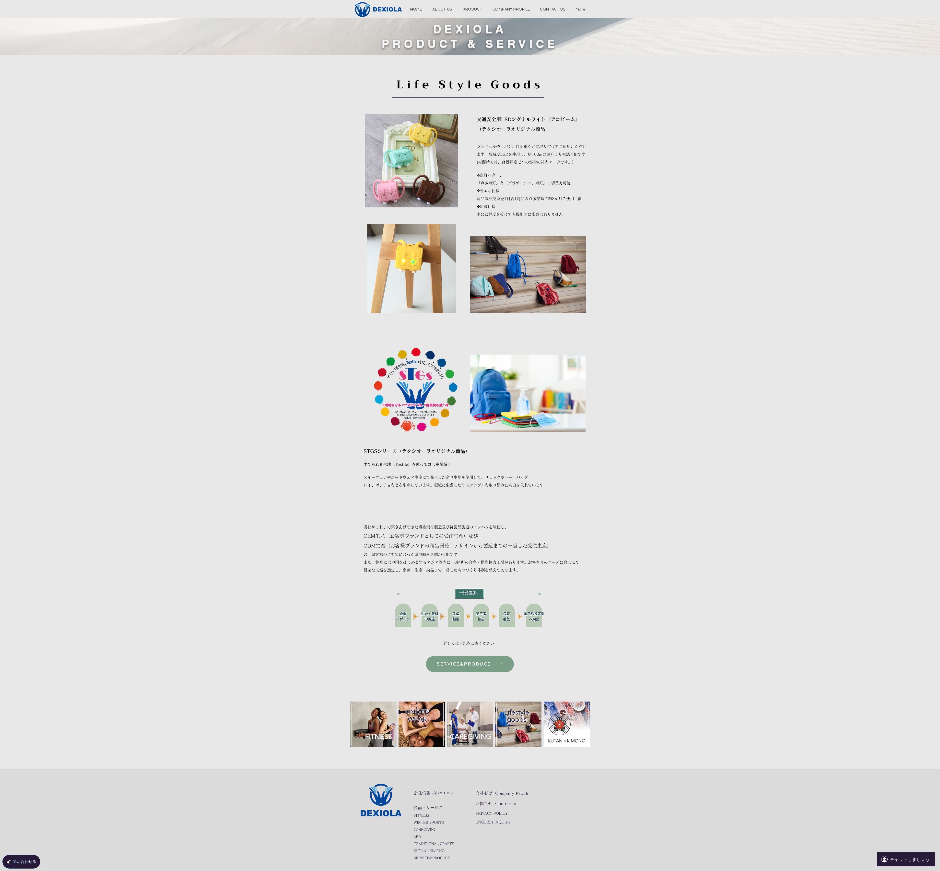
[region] (373, 734)
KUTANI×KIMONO (429, 851)
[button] (472, 9)
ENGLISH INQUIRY (493, 822)
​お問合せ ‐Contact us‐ (497, 803)
